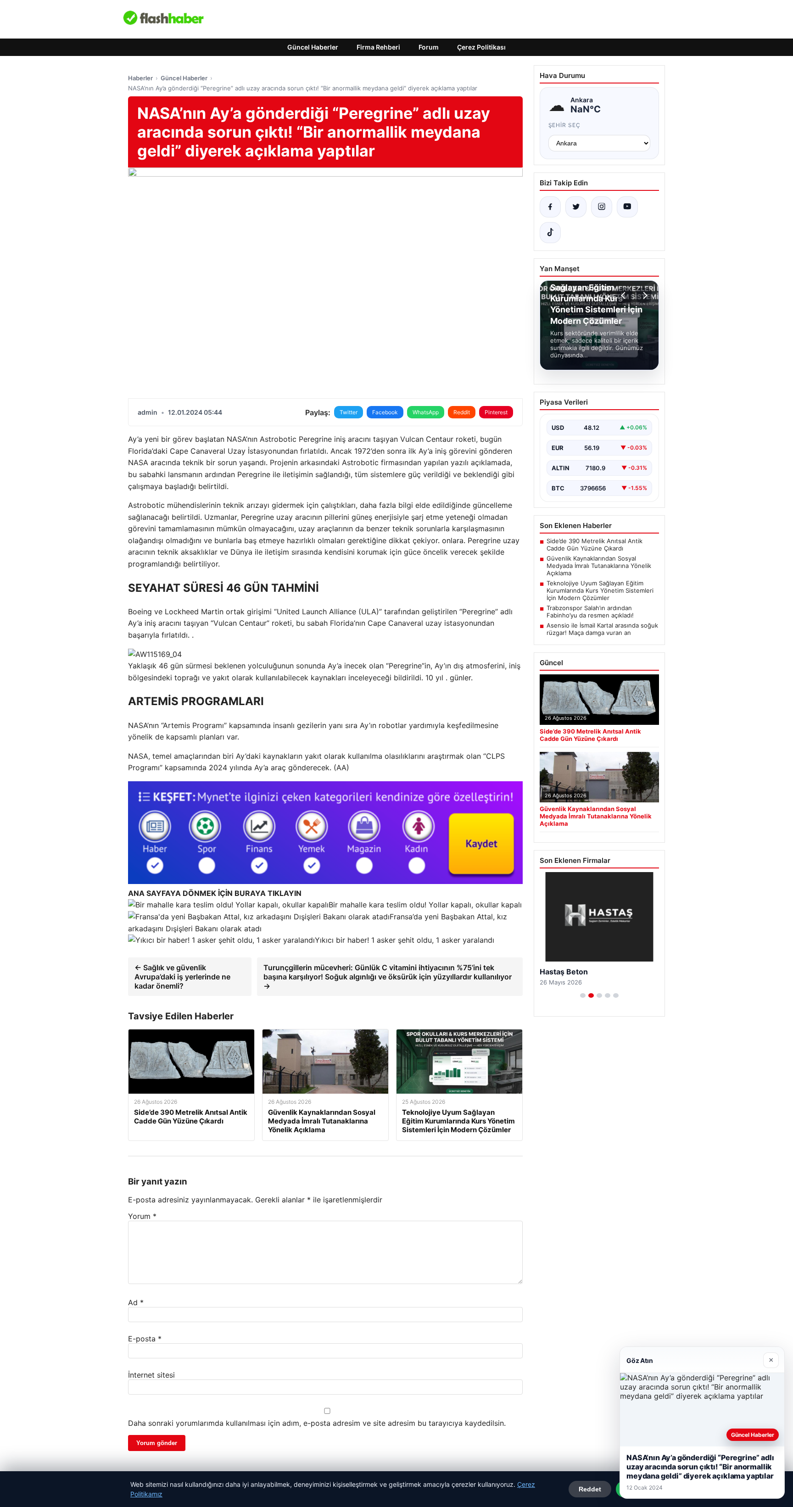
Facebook (385, 412)
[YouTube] (627, 206)
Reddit (461, 412)
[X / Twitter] (575, 206)
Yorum (142, 1216)
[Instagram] (601, 206)
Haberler (140, 78)
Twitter (348, 412)
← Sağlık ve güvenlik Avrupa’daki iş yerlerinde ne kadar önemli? (182, 976)
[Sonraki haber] (644, 295)
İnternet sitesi (151, 1374)
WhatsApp (426, 412)
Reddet (590, 1489)
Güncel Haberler (312, 47)
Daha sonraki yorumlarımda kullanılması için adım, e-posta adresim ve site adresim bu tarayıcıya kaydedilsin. (317, 1423)
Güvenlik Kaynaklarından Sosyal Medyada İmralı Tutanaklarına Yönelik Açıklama (599, 566)
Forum (429, 47)
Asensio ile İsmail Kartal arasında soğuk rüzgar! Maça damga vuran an (602, 629)
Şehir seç (564, 125)
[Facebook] (550, 206)
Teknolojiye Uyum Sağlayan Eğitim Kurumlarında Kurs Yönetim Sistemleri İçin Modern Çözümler (600, 590)
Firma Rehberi (378, 47)
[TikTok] (550, 232)
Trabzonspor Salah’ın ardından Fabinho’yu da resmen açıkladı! (590, 611)
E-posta (145, 1338)
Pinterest (496, 412)
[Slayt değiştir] (583, 995)
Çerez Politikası (481, 47)
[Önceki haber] (624, 295)
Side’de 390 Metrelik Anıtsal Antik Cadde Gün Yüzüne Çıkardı (594, 544)
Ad (136, 1302)
